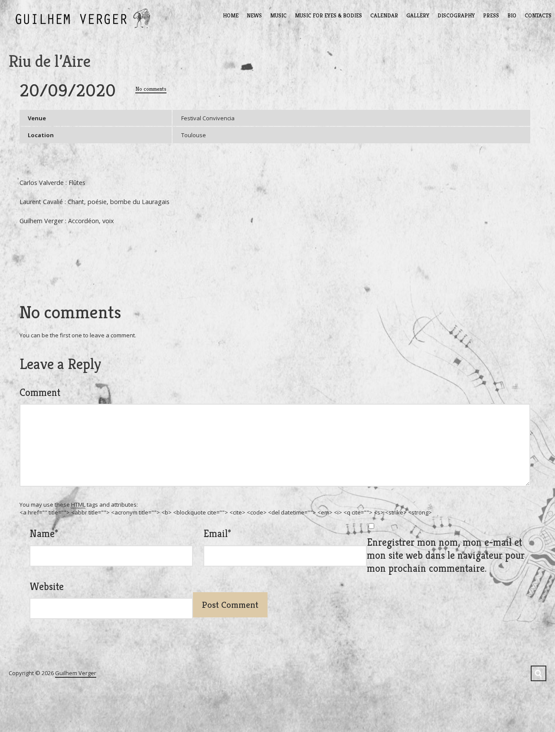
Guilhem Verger (75, 673)
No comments (150, 88)
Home (230, 15)
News (254, 15)
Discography (456, 15)
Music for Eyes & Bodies (328, 15)
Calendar (384, 15)
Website (46, 586)
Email (217, 533)
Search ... (538, 673)
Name (43, 533)
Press (491, 15)
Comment (40, 392)
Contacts (538, 15)
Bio (511, 15)
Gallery (417, 15)
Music (278, 15)
